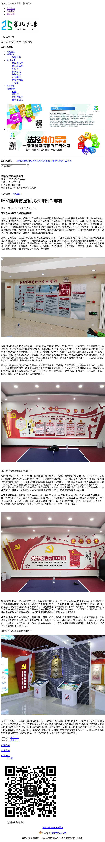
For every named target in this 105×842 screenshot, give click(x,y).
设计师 (15, 94)
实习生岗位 (17, 100)
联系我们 (11, 11)
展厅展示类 (17, 63)
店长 (14, 91)
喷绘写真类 (17, 66)
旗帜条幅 (16, 71)
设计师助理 (17, 97)
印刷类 (15, 69)
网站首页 (11, 51)
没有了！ (14, 737)
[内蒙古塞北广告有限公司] (20, 31)
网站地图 (11, 14)
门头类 (15, 83)
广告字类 (16, 77)
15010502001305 (58, 833)
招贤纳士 (11, 89)
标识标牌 (16, 74)
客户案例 (11, 86)
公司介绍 (11, 54)
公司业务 (11, 60)
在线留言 (11, 8)
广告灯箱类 (17, 80)
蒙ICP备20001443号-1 (53, 827)
